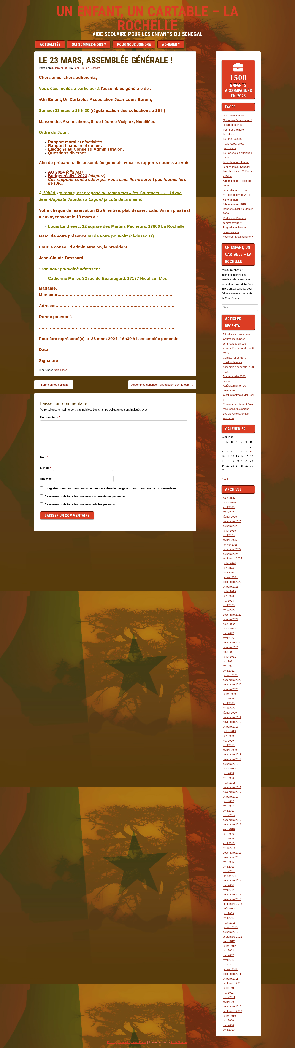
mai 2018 (228, 777)
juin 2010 (228, 1020)
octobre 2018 (230, 764)
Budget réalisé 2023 (67, 176)
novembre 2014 (232, 880)
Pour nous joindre (134, 44)
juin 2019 (228, 735)
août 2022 (229, 624)
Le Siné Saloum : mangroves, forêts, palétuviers (233, 143)
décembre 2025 (232, 521)
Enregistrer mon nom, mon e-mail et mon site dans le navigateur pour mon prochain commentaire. (110, 488)
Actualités (50, 44)
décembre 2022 (232, 614)
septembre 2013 (232, 903)
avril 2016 (229, 843)
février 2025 (230, 540)
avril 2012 (229, 960)
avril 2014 (229, 890)
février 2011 (230, 1001)
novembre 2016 (232, 824)
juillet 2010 (229, 1016)
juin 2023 (228, 595)
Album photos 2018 (234, 204)
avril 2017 (229, 810)
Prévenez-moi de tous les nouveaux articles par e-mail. (80, 504)
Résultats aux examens (236, 334)
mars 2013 (229, 922)
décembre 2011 (232, 973)
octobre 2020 (230, 689)
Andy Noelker (179, 1042)
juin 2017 (228, 801)
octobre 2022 (230, 619)
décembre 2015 (232, 852)
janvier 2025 (230, 544)
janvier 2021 (230, 675)
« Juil (225, 478)
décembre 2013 (232, 894)
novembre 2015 (232, 857)
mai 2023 (228, 600)
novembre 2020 (232, 684)
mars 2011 (229, 997)
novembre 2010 (232, 1006)
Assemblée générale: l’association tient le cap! (162, 384)
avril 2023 (229, 605)
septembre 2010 (232, 1011)
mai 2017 (228, 806)
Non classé (60, 369)
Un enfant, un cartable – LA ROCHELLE (147, 18)
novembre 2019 (232, 721)
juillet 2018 (229, 768)
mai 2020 (228, 698)
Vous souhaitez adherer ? (238, 236)
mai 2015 (228, 861)
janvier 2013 (230, 927)
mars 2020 (229, 707)
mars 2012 (229, 964)
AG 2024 (56, 172)
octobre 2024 (230, 554)
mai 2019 (228, 740)
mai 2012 (228, 955)
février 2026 (230, 516)
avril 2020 (229, 703)
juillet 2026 (229, 502)
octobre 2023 (230, 586)
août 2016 (229, 829)
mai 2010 (228, 1025)
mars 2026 (229, 512)
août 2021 (229, 651)
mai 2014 (228, 885)
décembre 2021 (232, 642)
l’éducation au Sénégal (236, 167)
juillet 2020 (229, 694)
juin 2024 (228, 568)
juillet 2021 (229, 656)
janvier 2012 (230, 969)
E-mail (45, 468)
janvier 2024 (230, 577)
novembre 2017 (232, 791)
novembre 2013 (232, 899)
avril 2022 (229, 638)
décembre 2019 (232, 717)
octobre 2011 (230, 978)
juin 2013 (228, 913)
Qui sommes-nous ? (89, 44)
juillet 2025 (229, 530)
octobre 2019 (230, 726)
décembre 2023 (232, 581)
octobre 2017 (230, 796)
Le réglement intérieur (236, 162)
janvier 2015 (230, 876)
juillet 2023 (229, 591)
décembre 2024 (232, 549)
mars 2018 (229, 782)
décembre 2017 (232, 787)
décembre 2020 (232, 680)
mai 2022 (228, 633)
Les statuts (229, 134)
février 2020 (230, 712)
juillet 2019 (229, 731)
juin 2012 (228, 950)
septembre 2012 (232, 936)
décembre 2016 (232, 820)
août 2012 (229, 941)
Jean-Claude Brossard (87, 68)
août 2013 (229, 908)
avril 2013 (229, 917)
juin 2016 (228, 833)
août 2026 (229, 498)
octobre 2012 (230, 931)
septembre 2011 (232, 983)
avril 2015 (229, 866)
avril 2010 (229, 1029)
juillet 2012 (229, 946)
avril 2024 (229, 572)
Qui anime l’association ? (237, 120)
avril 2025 (229, 535)
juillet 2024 (229, 563)
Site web (46, 478)
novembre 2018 (232, 759)
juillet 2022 (229, 628)
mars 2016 (229, 847)
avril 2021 (229, 670)
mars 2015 (229, 871)
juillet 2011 (229, 987)
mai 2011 (228, 992)
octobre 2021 (230, 647)
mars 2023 (229, 610)
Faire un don (230, 199)
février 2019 (230, 750)
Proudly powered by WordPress (126, 1042)
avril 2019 (229, 745)
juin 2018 (228, 773)
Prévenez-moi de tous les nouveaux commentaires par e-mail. (85, 496)
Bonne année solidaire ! (53, 384)
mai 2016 (228, 838)
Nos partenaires (232, 124)
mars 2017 (229, 815)
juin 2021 (228, 661)
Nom (44, 457)
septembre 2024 (232, 558)
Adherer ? (171, 44)
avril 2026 (229, 507)
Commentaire (50, 417)
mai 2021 (228, 665)
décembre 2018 (232, 754)
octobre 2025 (230, 525)
